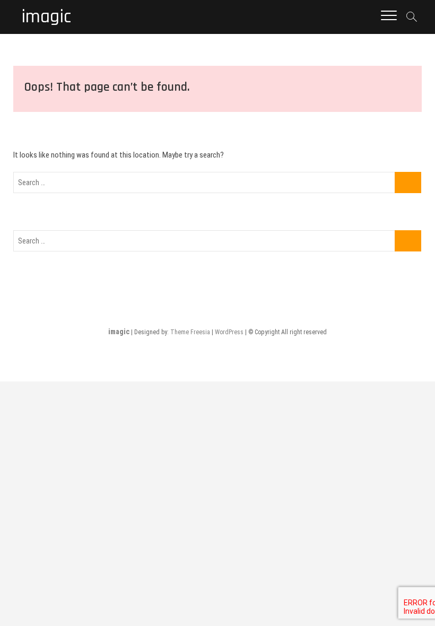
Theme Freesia (190, 332)
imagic (46, 17)
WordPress (229, 332)
